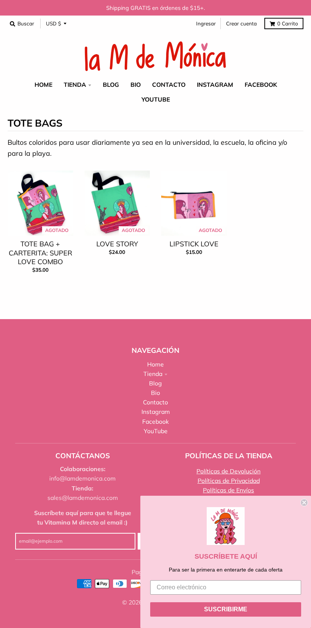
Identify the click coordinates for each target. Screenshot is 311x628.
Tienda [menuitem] (75, 84)
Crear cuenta (241, 23)
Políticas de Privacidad (229, 480)
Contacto (155, 402)
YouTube (156, 431)
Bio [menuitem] (135, 84)
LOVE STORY (117, 244)
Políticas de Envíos (228, 490)
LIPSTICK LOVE (194, 244)
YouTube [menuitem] (155, 99)
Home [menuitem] (43, 84)
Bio (155, 392)
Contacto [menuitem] (168, 84)
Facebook (155, 421)
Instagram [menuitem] (215, 84)
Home (155, 364)
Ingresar (206, 23)
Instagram (155, 411)
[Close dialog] (304, 502)
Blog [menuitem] (111, 84)
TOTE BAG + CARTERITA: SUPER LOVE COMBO (40, 253)
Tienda (152, 373)
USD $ (53, 23)
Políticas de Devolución (228, 471)
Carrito (287, 23)
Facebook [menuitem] (261, 84)
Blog (155, 383)
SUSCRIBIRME (225, 609)
